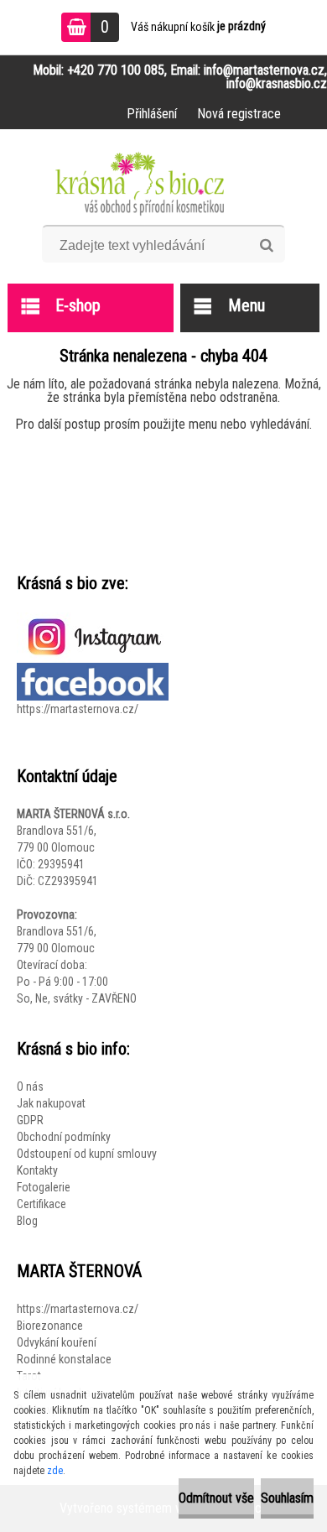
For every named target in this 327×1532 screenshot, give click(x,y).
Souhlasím (287, 1498)
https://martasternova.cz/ (77, 709)
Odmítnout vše (216, 1498)
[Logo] (164, 183)
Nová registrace (239, 114)
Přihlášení (152, 114)
